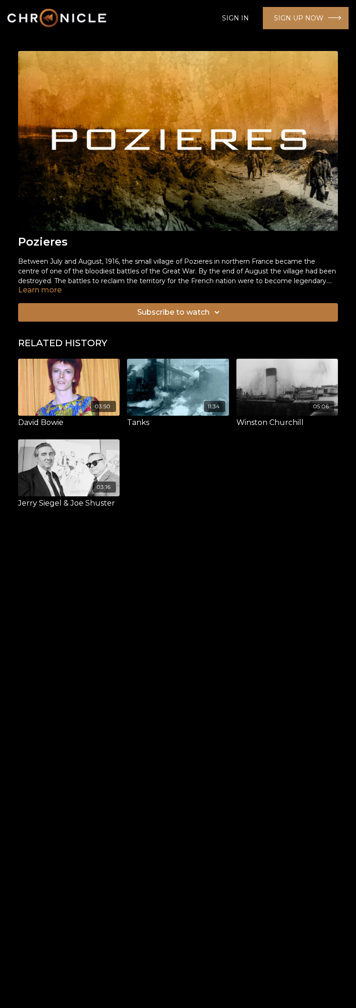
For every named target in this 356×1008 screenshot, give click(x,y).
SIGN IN (235, 18)
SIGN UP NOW (299, 18)
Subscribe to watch (173, 312)
